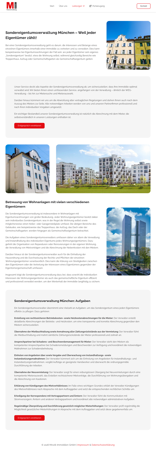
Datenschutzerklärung (103, 445)
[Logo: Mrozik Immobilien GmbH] (11, 6)
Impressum (83, 445)
